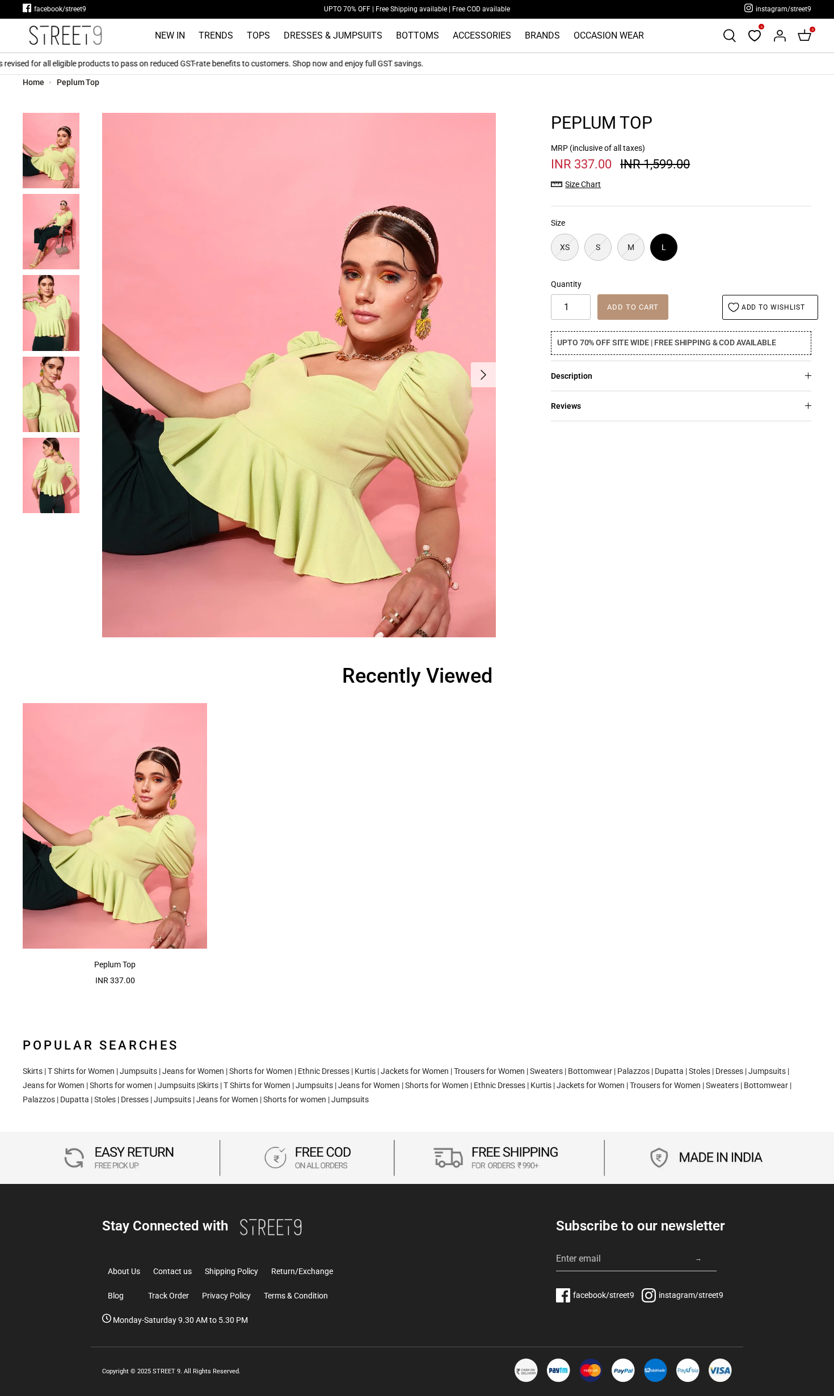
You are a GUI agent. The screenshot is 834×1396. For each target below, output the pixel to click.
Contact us (172, 1271)
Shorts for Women (261, 1071)
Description (571, 375)
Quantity (566, 284)
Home (33, 82)
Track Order (168, 1295)
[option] (299, 375)
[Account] (779, 36)
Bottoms (417, 35)
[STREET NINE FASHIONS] (65, 35)
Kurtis (365, 1071)
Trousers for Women (489, 1071)
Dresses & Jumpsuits (333, 35)
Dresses (729, 1071)
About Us (124, 1271)
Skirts (33, 1071)
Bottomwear (590, 1071)
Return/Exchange (302, 1271)
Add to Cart (633, 307)
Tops (258, 35)
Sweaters (546, 1071)
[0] (754, 36)
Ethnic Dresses (323, 1071)
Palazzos (633, 1071)
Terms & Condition (296, 1295)
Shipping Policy (231, 1271)
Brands (542, 35)
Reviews (566, 406)
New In (170, 35)
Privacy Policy (226, 1295)
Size (558, 222)
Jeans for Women (193, 1071)
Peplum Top (78, 82)
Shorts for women (121, 1085)
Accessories (482, 35)
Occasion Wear (609, 35)
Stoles (699, 1071)
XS (565, 247)
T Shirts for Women (81, 1071)
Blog (116, 1295)
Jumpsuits (138, 1071)
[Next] (483, 374)
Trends (216, 35)
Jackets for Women (415, 1071)
